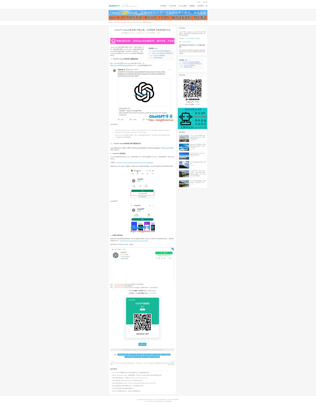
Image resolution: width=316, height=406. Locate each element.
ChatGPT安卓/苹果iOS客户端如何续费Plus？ (123, 388)
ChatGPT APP (132, 354)
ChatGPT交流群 (186, 41)
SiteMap (155, 401)
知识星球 (200, 6)
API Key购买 (182, 6)
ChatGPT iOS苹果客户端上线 (119, 65)
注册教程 (192, 6)
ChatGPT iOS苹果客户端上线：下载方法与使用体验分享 (126, 391)
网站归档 (205, 2)
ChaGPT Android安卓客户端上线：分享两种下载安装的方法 (142, 30)
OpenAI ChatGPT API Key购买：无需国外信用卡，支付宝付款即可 (141, 287)
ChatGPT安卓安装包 (140, 148)
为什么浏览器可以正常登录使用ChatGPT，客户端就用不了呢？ (128, 385)
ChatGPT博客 (114, 6)
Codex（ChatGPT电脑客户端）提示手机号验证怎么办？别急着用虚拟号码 (130, 372)
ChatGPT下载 (140, 354)
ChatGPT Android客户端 (123, 354)
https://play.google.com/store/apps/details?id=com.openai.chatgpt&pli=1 (135, 162)
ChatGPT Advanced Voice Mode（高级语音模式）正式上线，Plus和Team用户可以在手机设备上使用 (136, 375)
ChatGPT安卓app (114, 148)
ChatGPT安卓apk (155, 148)
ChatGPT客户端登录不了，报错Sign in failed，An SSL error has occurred (130, 377)
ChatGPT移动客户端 (155, 356)
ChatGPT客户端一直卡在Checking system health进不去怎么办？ (127, 380)
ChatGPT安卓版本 (142, 65)
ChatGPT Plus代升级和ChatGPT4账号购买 (133, 284)
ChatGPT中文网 (114, 53)
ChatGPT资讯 (123, 22)
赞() (143, 344)
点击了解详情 (152, 293)
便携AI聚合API (129, 286)
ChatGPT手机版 (145, 356)
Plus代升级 (172, 6)
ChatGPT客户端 (137, 356)
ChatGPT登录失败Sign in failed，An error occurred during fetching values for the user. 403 (133, 383)
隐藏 (156, 48)
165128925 (197, 104)
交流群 (198, 2)
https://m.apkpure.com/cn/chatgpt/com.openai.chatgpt (134, 240)
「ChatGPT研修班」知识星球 (192, 38)
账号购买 (163, 6)
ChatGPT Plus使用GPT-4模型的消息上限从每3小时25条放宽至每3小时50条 (158, 363)
